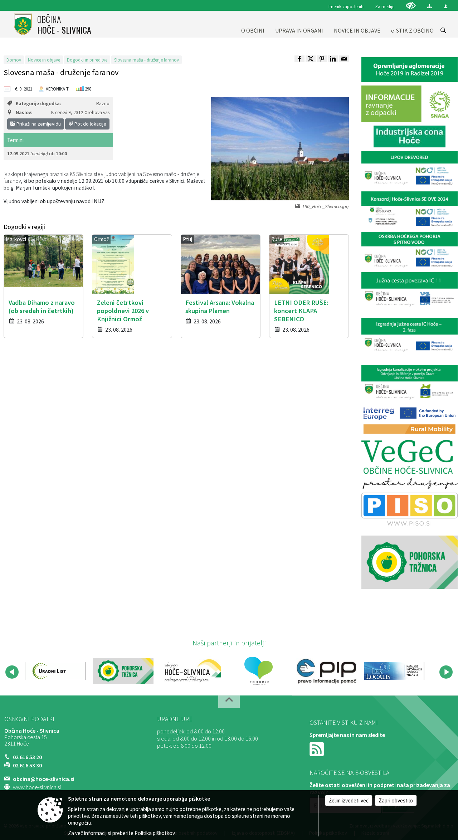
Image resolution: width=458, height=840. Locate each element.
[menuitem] (253, 24)
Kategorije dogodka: (38, 104)
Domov (13, 60)
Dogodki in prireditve (87, 60)
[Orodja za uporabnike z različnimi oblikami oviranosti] (411, 5)
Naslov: (24, 112)
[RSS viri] (317, 748)
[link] (299, 58)
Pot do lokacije (89, 124)
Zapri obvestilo (396, 800)
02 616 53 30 (27, 765)
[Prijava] (445, 6)
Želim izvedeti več (349, 800)
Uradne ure (174, 719)
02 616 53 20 (27, 757)
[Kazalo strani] (429, 6)
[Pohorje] (258, 671)
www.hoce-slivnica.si (37, 787)
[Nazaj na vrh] (229, 701)
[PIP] (326, 671)
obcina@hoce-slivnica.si (43, 778)
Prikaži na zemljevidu (38, 124)
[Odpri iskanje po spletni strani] (443, 30)
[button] (12, 672)
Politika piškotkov (155, 833)
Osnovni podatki (29, 719)
